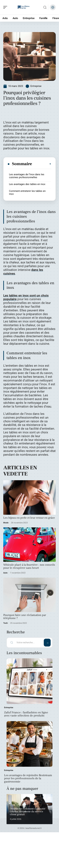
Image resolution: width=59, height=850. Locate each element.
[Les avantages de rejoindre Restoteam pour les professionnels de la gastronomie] (29, 744)
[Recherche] (45, 7)
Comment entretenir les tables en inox (27, 192)
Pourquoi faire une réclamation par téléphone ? (24, 616)
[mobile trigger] (6, 7)
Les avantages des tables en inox (27, 184)
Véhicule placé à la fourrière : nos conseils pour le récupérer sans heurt (29, 566)
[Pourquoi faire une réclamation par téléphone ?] (29, 595)
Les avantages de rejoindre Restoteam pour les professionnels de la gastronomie (28, 778)
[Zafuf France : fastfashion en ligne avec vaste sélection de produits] (29, 681)
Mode (6, 522)
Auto (5, 572)
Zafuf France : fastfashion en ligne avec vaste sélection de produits (26, 714)
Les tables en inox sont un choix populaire (26, 297)
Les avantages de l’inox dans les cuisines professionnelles (26, 176)
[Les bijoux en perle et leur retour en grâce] (29, 497)
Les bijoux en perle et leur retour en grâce (29, 518)
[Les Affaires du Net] (23, 7)
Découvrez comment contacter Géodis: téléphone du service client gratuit (27, 811)
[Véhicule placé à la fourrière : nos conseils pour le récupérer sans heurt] (29, 544)
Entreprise (35, 86)
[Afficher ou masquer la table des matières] (41, 164)
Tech (5, 623)
